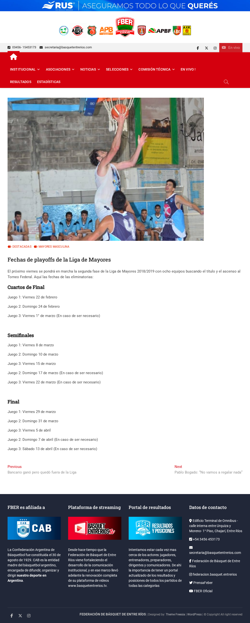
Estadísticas (48, 82)
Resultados (20, 82)
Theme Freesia (175, 614)
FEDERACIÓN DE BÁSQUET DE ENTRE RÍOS (113, 614)
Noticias (88, 69)
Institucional (23, 69)
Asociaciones (58, 69)
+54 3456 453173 (206, 539)
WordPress (194, 614)
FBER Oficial (202, 591)
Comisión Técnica (154, 69)
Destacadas (21, 246)
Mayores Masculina (54, 246)
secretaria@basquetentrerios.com (68, 47)
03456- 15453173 (23, 47)
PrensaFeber (203, 583)
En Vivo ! (188, 69)
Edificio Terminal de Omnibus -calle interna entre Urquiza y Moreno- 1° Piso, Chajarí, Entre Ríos (215, 526)
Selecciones (117, 69)
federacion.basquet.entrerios (214, 574)
